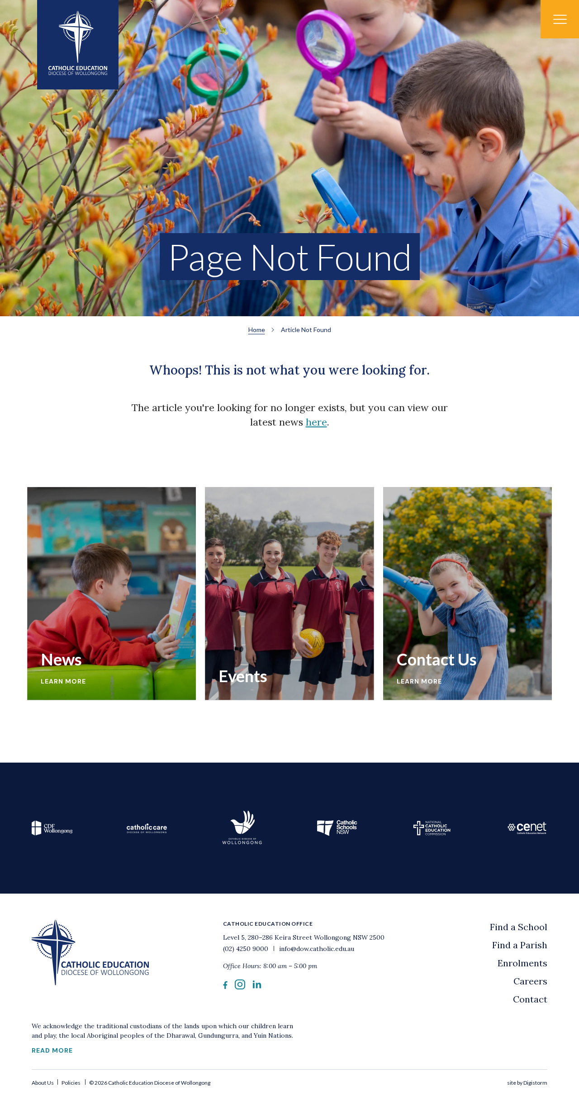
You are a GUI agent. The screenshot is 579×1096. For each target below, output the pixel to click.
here (316, 422)
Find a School (518, 926)
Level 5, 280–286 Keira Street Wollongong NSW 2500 (303, 937)
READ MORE (52, 1050)
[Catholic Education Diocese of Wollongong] (78, 44)
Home (256, 329)
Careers (530, 981)
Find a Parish (519, 945)
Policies (71, 1082)
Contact (530, 999)
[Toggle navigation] (560, 19)
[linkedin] (256, 986)
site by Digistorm (527, 1082)
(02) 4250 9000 (246, 949)
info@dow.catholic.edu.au (315, 949)
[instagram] (240, 986)
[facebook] (225, 986)
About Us (43, 1082)
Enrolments (522, 963)
